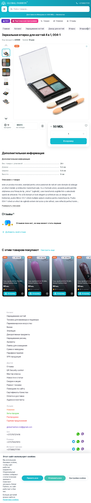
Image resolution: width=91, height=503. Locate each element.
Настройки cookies (77, 478)
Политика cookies (11, 500)
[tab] (8, 214)
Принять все (32, 478)
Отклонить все (55, 478)
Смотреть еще (48, 250)
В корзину (68, 141)
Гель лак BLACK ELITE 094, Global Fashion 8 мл (12, 282)
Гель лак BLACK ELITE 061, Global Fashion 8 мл (62, 282)
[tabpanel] (45, 228)
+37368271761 (84, 3)
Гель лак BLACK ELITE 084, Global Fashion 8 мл (37, 282)
